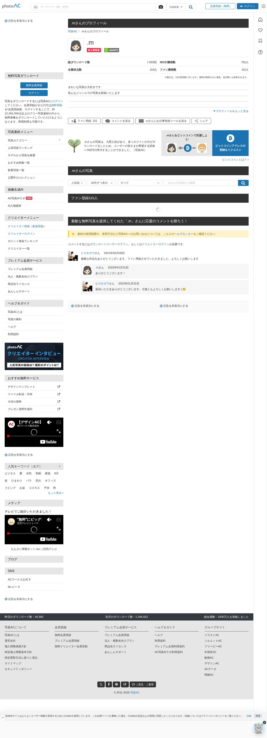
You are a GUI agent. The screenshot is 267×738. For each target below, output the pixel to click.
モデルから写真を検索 (21, 155)
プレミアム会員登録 (20, 269)
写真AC (72, 31)
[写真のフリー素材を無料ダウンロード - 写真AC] (11, 6)
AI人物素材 (14, 205)
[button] (201, 121)
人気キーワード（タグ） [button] (25, 466)
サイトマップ (13, 663)
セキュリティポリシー (18, 669)
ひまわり (16, 480)
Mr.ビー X (14, 586)
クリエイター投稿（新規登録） (27, 226)
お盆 (22, 487)
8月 (56, 473)
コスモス (34, 487)
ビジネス (10, 473)
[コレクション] (260, 41)
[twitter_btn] (101, 684)
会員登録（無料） (220, 6)
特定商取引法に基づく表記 (21, 657)
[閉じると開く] (2, 717)
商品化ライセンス (19, 283)
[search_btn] (191, 7)
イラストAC (211, 635)
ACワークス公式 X (19, 579)
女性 (29, 473)
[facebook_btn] (109, 684)
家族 (47, 473)
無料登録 (56, 105)
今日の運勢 (15, 401)
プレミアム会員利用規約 (170, 646)
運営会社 (10, 640)
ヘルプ (12, 326)
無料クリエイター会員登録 (71, 646)
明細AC (209, 674)
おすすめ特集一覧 (19, 162)
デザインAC (211, 663)
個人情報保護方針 (16, 646)
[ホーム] (260, 19)
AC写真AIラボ (19, 198)
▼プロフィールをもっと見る (231, 111)
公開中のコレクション (21, 177)
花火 (38, 480)
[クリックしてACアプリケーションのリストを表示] (263, 6)
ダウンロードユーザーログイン (109, 244)
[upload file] (160, 7)
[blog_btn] (125, 684)
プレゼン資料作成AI (20, 409)
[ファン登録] (260, 30)
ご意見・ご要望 (144, 684)
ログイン (249, 6)
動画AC (209, 657)
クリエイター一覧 (19, 248)
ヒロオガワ (88, 253)
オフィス (50, 480)
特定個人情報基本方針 (18, 652)
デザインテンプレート (21, 386)
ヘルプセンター (183, 233)
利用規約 (13, 334)
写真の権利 (15, 319)
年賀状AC (210, 652)
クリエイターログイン (21, 233)
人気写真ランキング (20, 147)
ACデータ (210, 669)
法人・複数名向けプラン (23, 276)
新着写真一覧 (16, 170)
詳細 (249, 716)
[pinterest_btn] (116, 684)
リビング (10, 487)
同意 (258, 716)
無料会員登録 (34, 85)
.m (97, 267)
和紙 (38, 473)
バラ (29, 480)
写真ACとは (15, 311)
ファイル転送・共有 (20, 394)
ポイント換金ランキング (23, 241)
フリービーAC (213, 646)
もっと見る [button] (55, 492)
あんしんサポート (19, 291)
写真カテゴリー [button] (17, 140)
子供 (46, 487)
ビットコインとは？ (235, 159)
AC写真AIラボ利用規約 (169, 652)
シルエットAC (213, 640)
